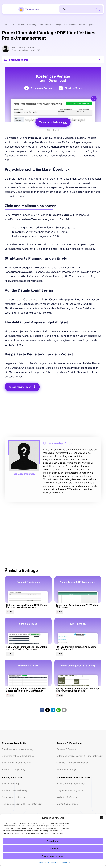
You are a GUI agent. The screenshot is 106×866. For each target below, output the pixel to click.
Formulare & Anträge (66, 769)
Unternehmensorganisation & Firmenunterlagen (79, 756)
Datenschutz (56, 862)
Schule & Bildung (10, 783)
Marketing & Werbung (27, 25)
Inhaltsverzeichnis (18, 59)
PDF (12, 25)
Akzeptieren (53, 841)
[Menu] (55, 9)
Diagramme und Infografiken (70, 790)
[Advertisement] (53, 415)
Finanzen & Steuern (66, 749)
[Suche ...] (98, 9)
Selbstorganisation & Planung (16, 762)
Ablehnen (53, 848)
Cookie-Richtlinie (42, 862)
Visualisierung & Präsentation (70, 783)
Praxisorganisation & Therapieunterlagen (22, 804)
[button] (101, 817)
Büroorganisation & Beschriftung (18, 756)
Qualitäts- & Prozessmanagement (72, 762)
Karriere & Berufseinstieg (14, 790)
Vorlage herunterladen (50, 122)
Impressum (66, 862)
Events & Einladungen (67, 804)
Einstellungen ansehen (53, 856)
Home (4, 25)
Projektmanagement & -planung (17, 749)
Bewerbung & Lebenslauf (14, 797)
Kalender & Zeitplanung (13, 769)
